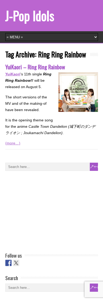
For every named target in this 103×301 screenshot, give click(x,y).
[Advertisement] (45, 210)
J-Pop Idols (29, 15)
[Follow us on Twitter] (16, 263)
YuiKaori (12, 74)
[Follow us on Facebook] (8, 263)
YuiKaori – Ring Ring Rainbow (35, 67)
